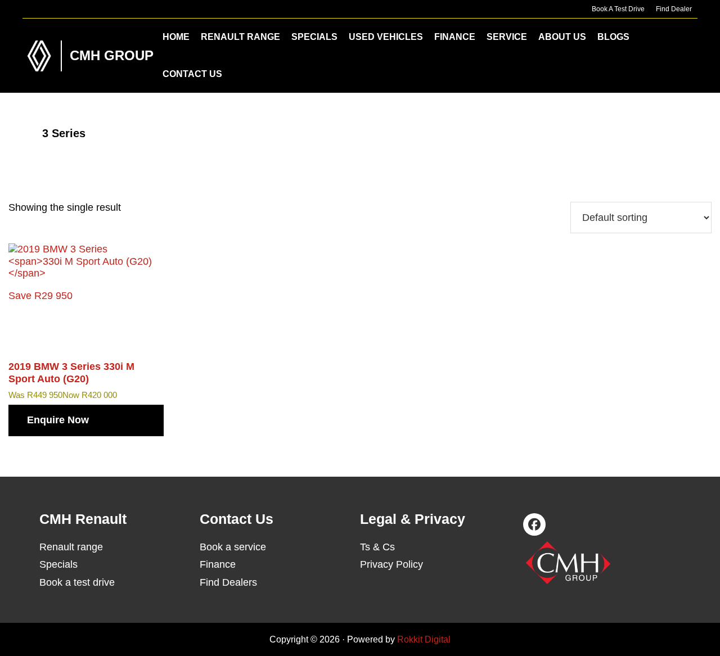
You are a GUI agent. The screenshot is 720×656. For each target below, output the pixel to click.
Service (507, 37)
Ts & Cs (377, 547)
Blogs (613, 37)
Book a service (233, 547)
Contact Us (192, 74)
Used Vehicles (386, 37)
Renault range (71, 547)
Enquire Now (58, 420)
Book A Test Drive (618, 9)
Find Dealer (674, 9)
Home (176, 37)
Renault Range (240, 37)
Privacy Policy (391, 564)
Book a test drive (77, 582)
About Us (562, 37)
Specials (314, 37)
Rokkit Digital (424, 639)
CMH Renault (39, 55)
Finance (454, 37)
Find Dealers (228, 582)
